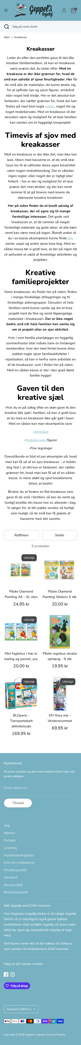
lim (70, 238)
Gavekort (11, 877)
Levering (10, 847)
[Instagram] (12, 974)
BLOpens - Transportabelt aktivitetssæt (21, 720)
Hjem (7, 37)
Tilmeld (18, 803)
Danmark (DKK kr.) (19, 1009)
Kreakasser (20, 37)
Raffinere (21, 535)
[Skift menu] (6, 10)
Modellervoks (35, 440)
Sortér (59, 535)
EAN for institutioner (19, 862)
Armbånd (41, 432)
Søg (7, 825)
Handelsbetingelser (19, 855)
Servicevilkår (13, 885)
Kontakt (9, 840)
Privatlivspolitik (15, 870)
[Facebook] (6, 974)
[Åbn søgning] (6, 27)
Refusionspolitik (16, 892)
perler (49, 106)
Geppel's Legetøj (34, 1034)
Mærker (9, 833)
